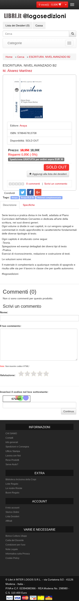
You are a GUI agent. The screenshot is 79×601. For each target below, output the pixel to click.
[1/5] (21, 373)
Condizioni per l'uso (15, 544)
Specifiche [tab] (29, 204)
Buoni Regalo (12, 492)
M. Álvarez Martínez (17, 71)
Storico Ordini (12, 512)
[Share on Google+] (38, 192)
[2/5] (27, 373)
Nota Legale (12, 549)
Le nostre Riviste (14, 488)
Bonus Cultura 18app (16, 536)
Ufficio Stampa (13, 451)
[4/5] (40, 373)
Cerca (20, 56)
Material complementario (49, 197)
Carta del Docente (15, 540)
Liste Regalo (12, 484)
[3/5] (34, 373)
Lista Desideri (12, 516)
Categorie (15, 43)
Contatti (9, 438)
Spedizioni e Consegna (17, 446)
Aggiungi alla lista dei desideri (49, 173)
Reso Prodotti (12, 460)
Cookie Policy (12, 558)
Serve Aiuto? (12, 464)
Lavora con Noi (13, 455)
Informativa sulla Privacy (18, 553)
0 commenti (33, 183)
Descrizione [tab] (10, 204)
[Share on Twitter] (22, 192)
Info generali (12, 442)
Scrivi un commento (55, 183)
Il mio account (12, 507)
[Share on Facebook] (30, 192)
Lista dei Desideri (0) (18, 25)
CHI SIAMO (11, 433)
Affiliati (9, 521)
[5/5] (46, 373)
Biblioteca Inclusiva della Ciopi (21, 479)
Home (9, 56)
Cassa (39, 25)
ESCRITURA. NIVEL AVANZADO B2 (49, 56)
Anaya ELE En (27, 197)
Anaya (15, 197)
